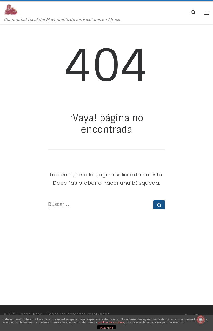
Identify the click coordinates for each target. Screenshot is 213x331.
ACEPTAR (106, 327)
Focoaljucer (30, 314)
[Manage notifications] (201, 319)
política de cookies (111, 322)
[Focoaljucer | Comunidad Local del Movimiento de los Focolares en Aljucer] (11, 9)
